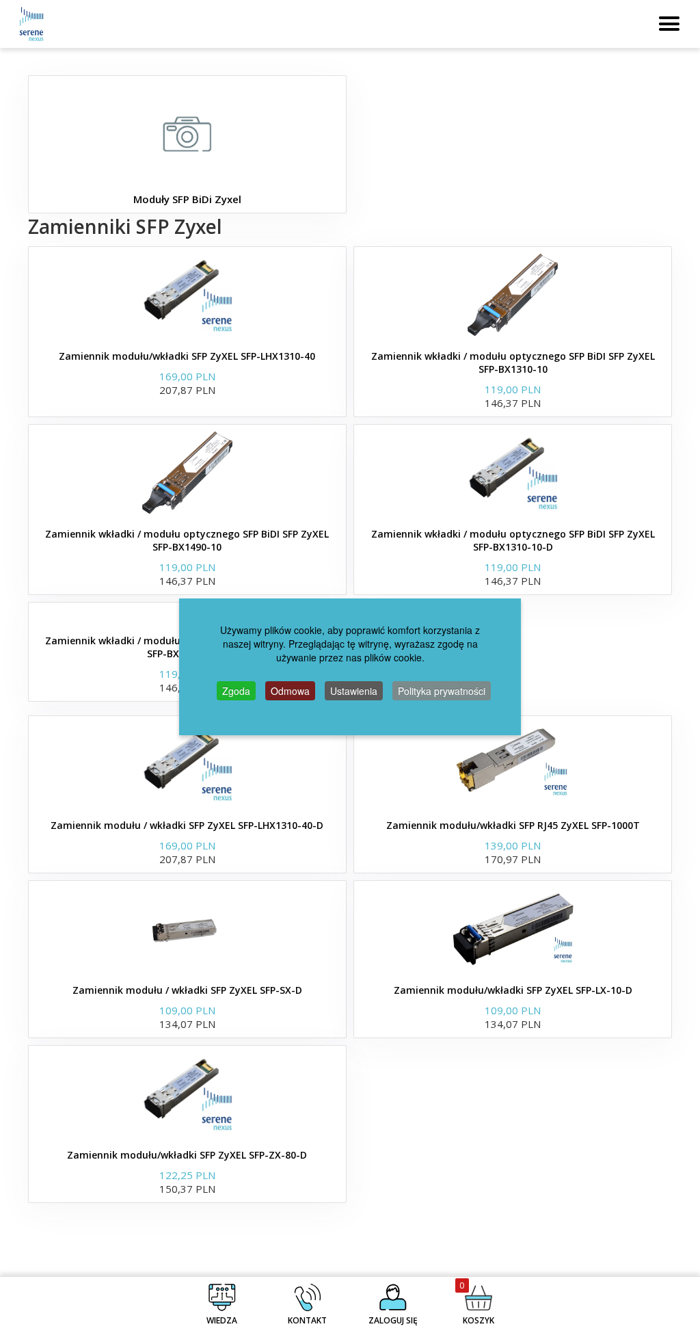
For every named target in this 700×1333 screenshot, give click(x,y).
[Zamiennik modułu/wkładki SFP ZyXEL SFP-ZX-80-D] (187, 1094)
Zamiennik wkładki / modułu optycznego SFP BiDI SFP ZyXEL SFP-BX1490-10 (187, 540)
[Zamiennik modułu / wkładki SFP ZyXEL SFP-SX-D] (187, 929)
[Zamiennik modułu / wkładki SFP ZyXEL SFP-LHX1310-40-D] (187, 764)
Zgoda (236, 691)
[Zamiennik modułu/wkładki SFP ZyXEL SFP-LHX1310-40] (187, 295)
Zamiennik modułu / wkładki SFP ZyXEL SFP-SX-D (187, 990)
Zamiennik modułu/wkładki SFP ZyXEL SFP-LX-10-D (513, 990)
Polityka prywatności (441, 691)
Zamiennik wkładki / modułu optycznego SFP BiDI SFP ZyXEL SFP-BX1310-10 (513, 362)
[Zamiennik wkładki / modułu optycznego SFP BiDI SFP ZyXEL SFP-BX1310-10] (513, 295)
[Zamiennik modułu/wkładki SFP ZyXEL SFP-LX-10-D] (513, 929)
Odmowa (290, 691)
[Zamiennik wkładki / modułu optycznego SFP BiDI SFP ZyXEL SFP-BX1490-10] (187, 473)
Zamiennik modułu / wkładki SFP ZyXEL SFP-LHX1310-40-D (187, 825)
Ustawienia (353, 691)
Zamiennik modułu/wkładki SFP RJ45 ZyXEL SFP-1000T (513, 825)
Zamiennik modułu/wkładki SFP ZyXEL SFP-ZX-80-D (187, 1154)
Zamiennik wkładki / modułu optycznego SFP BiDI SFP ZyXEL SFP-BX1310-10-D (513, 540)
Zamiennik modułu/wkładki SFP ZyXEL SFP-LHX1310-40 (187, 355)
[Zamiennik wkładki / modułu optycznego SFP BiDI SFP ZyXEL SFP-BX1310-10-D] (512, 473)
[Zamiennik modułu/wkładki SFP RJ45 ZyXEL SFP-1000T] (512, 764)
